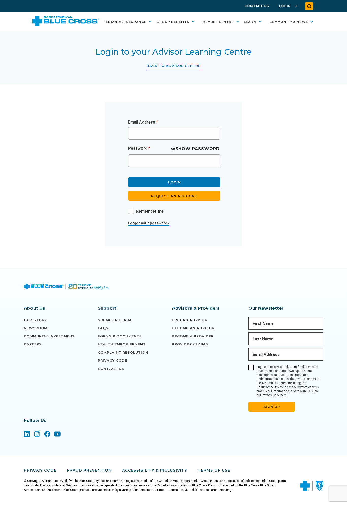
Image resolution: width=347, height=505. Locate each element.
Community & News (288, 22)
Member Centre (218, 22)
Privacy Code (112, 360)
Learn (250, 22)
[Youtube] (57, 434)
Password (139, 148)
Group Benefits (172, 22)
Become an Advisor (193, 328)
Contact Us (257, 6)
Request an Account (174, 196)
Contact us (111, 369)
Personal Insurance (124, 22)
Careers (33, 344)
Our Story (35, 320)
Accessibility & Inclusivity (154, 470)
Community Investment (49, 336)
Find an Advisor (189, 320)
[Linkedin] (27, 434)
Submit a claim (114, 320)
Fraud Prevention (89, 470)
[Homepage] (66, 287)
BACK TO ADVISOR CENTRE (173, 66)
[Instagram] (37, 434)
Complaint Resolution (123, 352)
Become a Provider (193, 336)
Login (285, 6)
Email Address (143, 122)
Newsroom (36, 328)
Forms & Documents (120, 336)
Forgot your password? (148, 223)
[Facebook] (47, 434)
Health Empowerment (122, 344)
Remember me (150, 211)
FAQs (103, 328)
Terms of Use (214, 470)
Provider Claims (190, 344)
